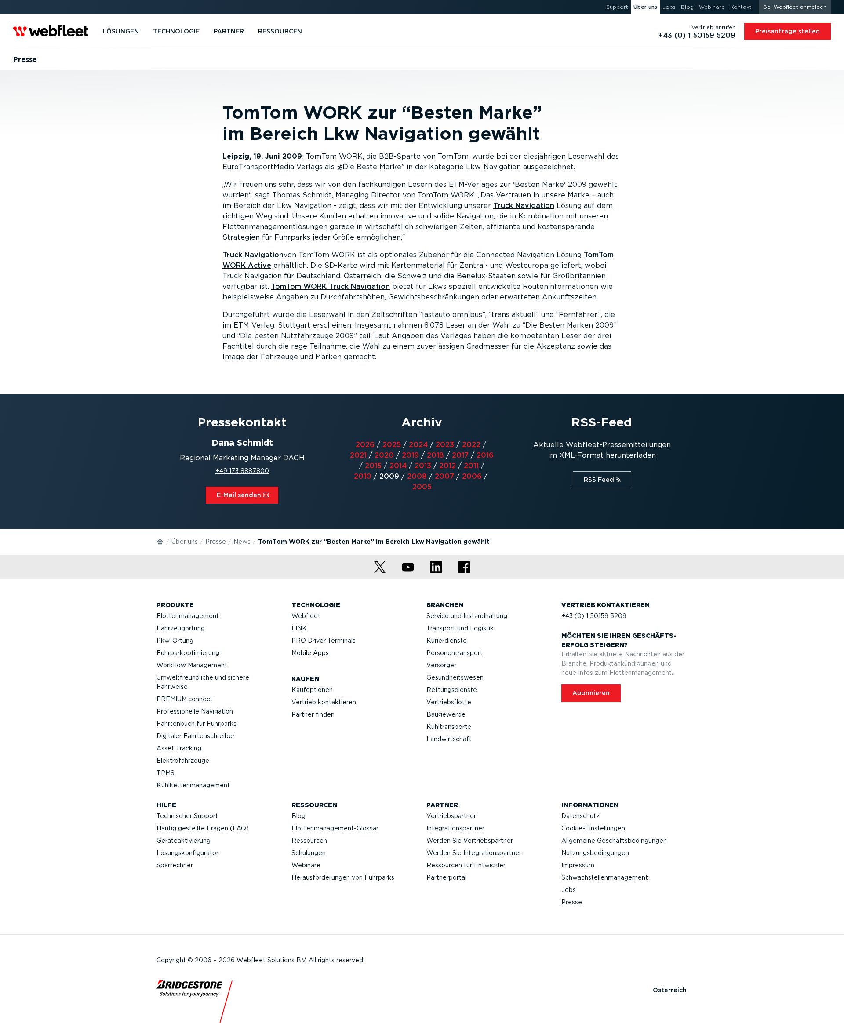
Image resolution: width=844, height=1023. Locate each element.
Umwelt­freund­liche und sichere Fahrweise (202, 682)
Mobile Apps (310, 652)
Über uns (184, 541)
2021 (358, 455)
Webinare (305, 865)
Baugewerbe (446, 714)
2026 (365, 445)
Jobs (568, 889)
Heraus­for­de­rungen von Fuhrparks (342, 877)
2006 (472, 476)
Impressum (577, 865)
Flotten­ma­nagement (187, 615)
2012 (447, 466)
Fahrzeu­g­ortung (180, 628)
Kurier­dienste (446, 640)
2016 (485, 455)
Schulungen (308, 852)
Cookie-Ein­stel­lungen (593, 828)
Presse (215, 541)
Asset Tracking (178, 748)
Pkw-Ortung (174, 640)
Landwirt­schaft (449, 739)
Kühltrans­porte (448, 726)
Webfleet (305, 615)
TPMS (165, 772)
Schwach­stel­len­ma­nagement (604, 877)
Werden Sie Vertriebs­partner (469, 840)
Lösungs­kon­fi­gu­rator (187, 852)
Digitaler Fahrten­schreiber (195, 735)
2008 (417, 476)
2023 (445, 445)
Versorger (441, 665)
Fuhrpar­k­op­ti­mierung (187, 652)
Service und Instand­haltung (466, 615)
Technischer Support (187, 815)
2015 (373, 466)
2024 (418, 445)
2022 (471, 445)
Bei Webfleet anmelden (794, 7)
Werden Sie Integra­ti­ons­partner (473, 852)
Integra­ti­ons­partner (455, 828)
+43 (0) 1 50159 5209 (593, 615)
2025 (391, 445)
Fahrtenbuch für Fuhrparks (196, 723)
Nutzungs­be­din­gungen (595, 852)
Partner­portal (446, 877)
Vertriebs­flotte (448, 702)
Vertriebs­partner (451, 815)
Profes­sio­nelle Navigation (194, 711)
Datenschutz (580, 815)
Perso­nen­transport (454, 652)
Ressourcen (309, 840)
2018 (435, 455)
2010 (362, 476)
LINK (299, 628)
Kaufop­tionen (312, 689)
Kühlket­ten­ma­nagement (193, 785)
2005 (422, 487)
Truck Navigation (523, 205)
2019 (410, 455)
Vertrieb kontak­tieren (323, 702)
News (242, 541)
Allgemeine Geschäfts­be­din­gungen (614, 840)
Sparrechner (174, 865)
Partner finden (313, 714)
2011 (471, 466)
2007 (444, 476)
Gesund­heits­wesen (455, 677)
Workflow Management (191, 665)
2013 (423, 466)
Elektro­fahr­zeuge (182, 760)
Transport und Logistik (460, 628)
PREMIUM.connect (184, 699)
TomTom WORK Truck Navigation (330, 286)
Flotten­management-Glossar (334, 828)
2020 (384, 455)
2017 (460, 455)
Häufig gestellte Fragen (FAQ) (202, 828)
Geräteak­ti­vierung (183, 840)
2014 (398, 466)
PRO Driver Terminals (323, 640)
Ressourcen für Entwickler (466, 865)
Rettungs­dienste (451, 689)
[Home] (160, 541)
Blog (298, 815)
